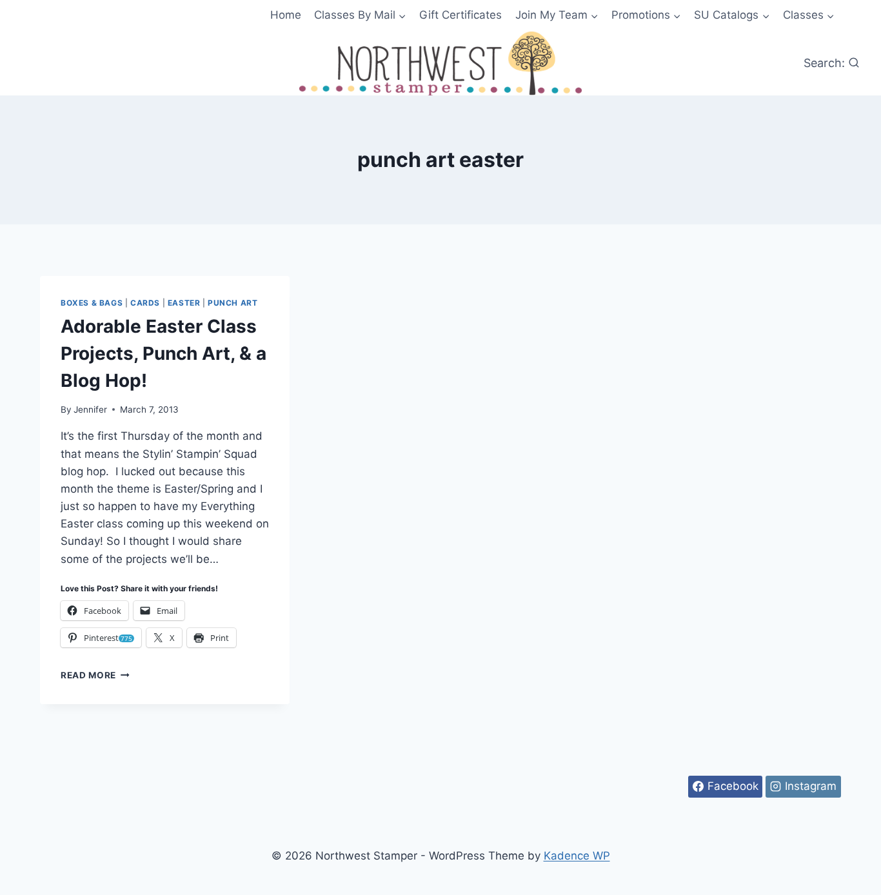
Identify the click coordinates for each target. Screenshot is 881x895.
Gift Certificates (460, 14)
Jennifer (90, 409)
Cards (145, 303)
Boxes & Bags (92, 303)
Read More (95, 675)
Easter (184, 303)
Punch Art (232, 303)
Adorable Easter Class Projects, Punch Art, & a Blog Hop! (163, 353)
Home (285, 14)
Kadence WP (577, 855)
